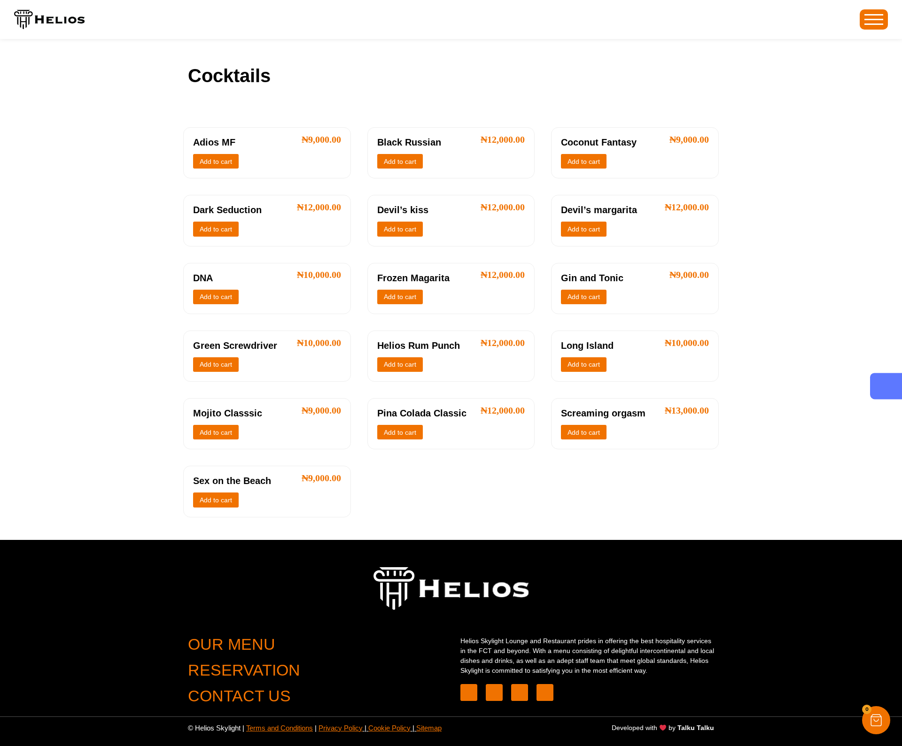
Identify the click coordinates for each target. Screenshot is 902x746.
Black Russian (409, 142)
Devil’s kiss (402, 210)
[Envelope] (519, 692)
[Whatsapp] (494, 692)
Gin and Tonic (592, 278)
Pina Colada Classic (422, 413)
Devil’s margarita (599, 210)
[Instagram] (545, 692)
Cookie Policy (389, 728)
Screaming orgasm (603, 413)
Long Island (587, 345)
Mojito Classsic (227, 413)
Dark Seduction (227, 210)
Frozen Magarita (413, 278)
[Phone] (468, 692)
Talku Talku (695, 727)
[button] (876, 720)
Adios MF (214, 142)
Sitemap (429, 728)
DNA (203, 278)
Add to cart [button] (216, 161)
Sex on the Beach (232, 481)
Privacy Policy (341, 728)
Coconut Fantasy (599, 142)
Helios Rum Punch (418, 345)
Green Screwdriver (235, 345)
